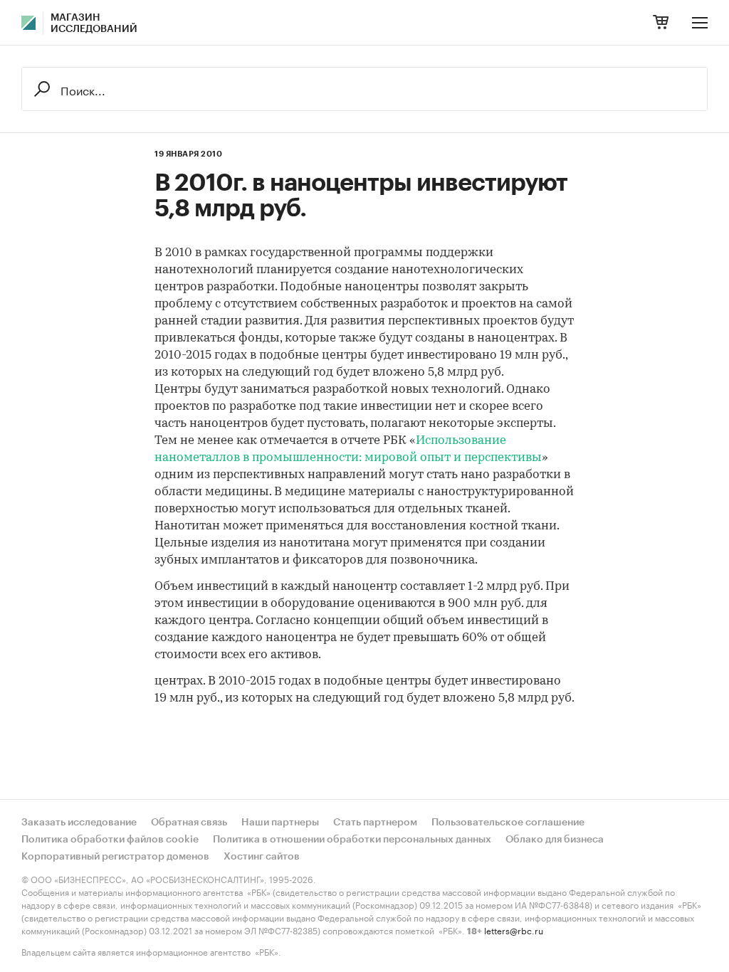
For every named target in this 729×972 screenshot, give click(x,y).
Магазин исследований (94, 23)
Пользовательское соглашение (507, 823)
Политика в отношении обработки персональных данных (352, 840)
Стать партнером (375, 823)
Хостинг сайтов (262, 857)
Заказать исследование (79, 823)
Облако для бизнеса (554, 840)
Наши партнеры (280, 823)
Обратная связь (189, 823)
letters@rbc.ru (513, 929)
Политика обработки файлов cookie (110, 840)
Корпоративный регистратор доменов (115, 857)
